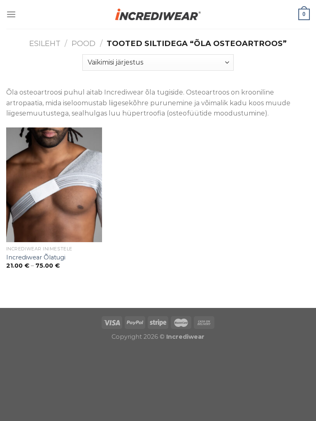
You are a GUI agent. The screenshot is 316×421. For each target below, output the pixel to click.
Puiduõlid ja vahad (30, 302)
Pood (83, 43)
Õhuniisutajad (85, 302)
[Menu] (11, 14)
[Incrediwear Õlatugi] (54, 184)
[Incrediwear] (158, 14)
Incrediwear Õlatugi (35, 257)
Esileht (44, 43)
